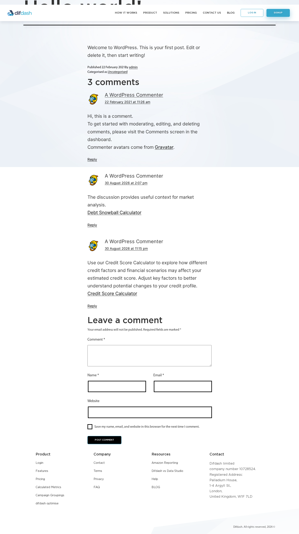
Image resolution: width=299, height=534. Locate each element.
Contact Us (212, 13)
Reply (92, 159)
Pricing (191, 13)
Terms (98, 471)
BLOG (156, 487)
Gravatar (164, 147)
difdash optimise (47, 503)
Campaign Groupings (50, 495)
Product (150, 13)
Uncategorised (118, 72)
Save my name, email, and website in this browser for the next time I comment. (146, 426)
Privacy (99, 479)
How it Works (126, 13)
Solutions (171, 13)
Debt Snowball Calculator (114, 212)
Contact (99, 463)
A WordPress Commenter (134, 95)
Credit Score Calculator (112, 293)
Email (158, 375)
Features (42, 471)
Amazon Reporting (165, 463)
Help (155, 479)
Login (39, 463)
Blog (231, 13)
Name (93, 375)
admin (133, 67)
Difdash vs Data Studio (167, 471)
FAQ (97, 487)
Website (93, 401)
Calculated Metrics (48, 487)
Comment (96, 340)
